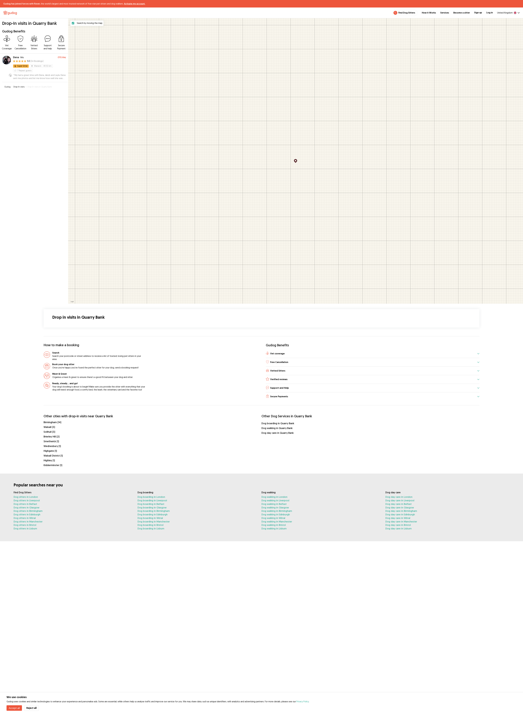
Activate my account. (134, 3)
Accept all (14, 708)
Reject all (31, 708)
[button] (372, 353)
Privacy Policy (302, 701)
